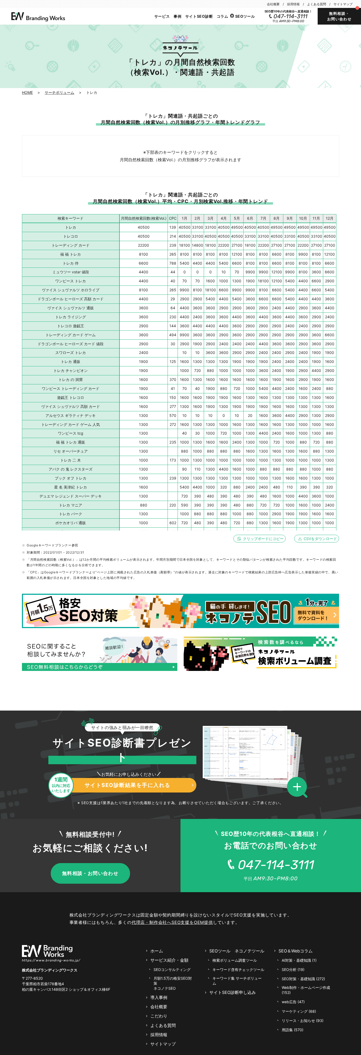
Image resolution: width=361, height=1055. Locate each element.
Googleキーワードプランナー (49, 545)
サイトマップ (343, 4)
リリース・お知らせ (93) (302, 1020)
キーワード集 (237, 980)
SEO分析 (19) (293, 969)
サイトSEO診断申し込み (232, 992)
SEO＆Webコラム (296, 950)
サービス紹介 (169, 960)
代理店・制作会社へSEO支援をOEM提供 (172, 922)
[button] (299, 788)
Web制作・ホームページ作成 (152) (306, 990)
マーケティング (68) (299, 1011)
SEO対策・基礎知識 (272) (303, 978)
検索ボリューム (234, 960)
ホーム (156, 950)
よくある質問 (316, 4)
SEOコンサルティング (172, 969)
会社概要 (273, 4)
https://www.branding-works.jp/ (51, 960)
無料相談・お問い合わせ (339, 16)
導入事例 (158, 997)
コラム (222, 16)
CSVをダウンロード (320, 538)
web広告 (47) (293, 1001)
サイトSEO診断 (199, 16)
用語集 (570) (292, 1030)
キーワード (238, 969)
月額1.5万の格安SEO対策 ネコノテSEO (173, 983)
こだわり (158, 1016)
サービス (162, 16)
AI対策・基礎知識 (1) (299, 960)
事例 (177, 16)
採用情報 (293, 4)
